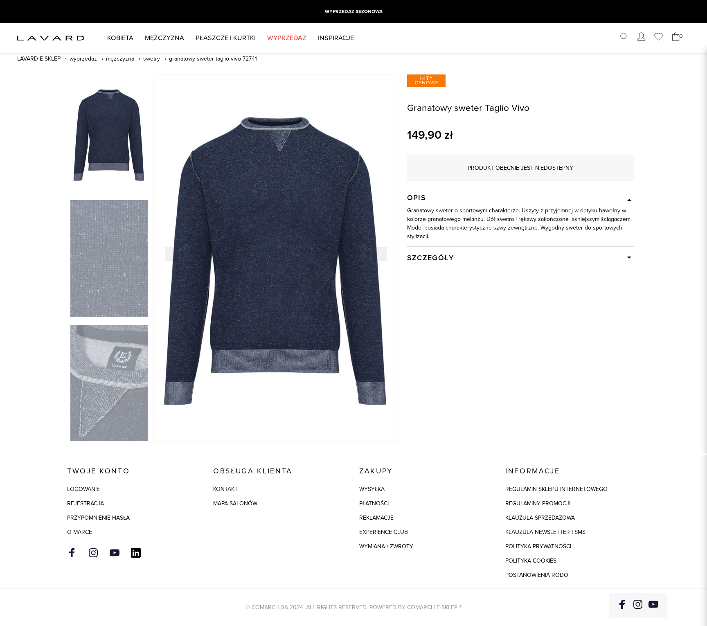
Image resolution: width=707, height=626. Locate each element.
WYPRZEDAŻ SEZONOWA (354, 11)
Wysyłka (372, 489)
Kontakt (225, 489)
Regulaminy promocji (537, 503)
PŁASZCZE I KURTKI (226, 38)
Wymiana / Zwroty (386, 546)
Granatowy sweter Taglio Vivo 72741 (213, 58)
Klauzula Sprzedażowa (540, 517)
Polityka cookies (530, 560)
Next (380, 254)
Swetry (151, 58)
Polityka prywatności (538, 546)
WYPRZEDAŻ (286, 38)
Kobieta (120, 38)
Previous (172, 254)
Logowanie (83, 489)
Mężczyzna (164, 38)
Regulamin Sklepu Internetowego (556, 489)
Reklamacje (376, 517)
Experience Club (383, 532)
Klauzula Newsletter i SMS (545, 532)
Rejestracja (85, 503)
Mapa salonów (235, 503)
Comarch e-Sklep (432, 607)
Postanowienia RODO (536, 575)
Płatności (374, 503)
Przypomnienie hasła (98, 517)
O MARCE (79, 532)
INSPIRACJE (336, 38)
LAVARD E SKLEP (39, 58)
